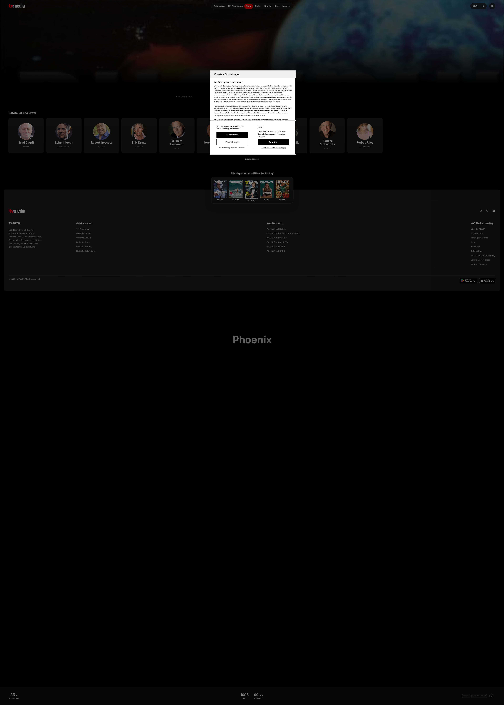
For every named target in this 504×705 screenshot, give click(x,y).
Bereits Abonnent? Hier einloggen (273, 148)
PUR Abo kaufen (273, 142)
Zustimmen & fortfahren (232, 135)
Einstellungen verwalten (232, 142)
